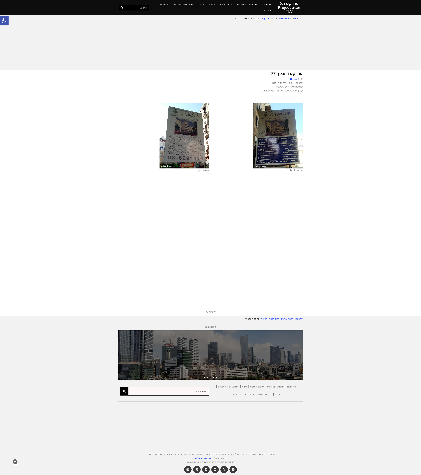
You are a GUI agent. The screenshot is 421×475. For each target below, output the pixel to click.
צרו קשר (236, 394)
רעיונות (166, 4)
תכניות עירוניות (226, 4)
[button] (4, 20)
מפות (244, 386)
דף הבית (298, 18)
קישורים (222, 386)
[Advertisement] (210, 45)
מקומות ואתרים (185, 4)
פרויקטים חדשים (248, 4)
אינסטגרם (234, 386)
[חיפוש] (122, 8)
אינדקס (271, 386)
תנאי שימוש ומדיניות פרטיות (258, 394)
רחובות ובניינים (207, 4)
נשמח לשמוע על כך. (203, 458)
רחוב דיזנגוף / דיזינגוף (264, 18)
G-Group (292, 79)
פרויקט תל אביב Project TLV (289, 7)
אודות (278, 394)
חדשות (267, 4)
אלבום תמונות (257, 386)
